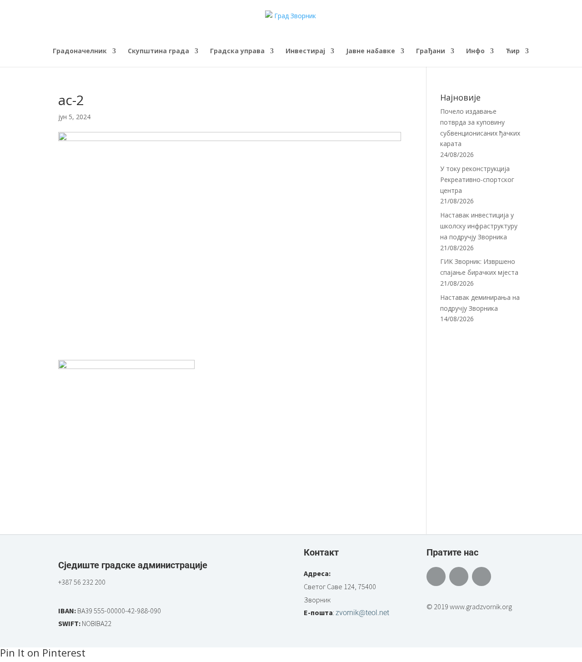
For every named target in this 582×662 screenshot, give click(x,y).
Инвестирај (305, 51)
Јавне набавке (370, 51)
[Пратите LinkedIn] (481, 576)
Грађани (430, 51)
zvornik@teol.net (362, 612)
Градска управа (237, 51)
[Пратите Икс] (458, 576)
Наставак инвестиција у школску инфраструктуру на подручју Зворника (478, 226)
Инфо (475, 51)
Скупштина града (158, 51)
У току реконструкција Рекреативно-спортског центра (477, 179)
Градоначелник (80, 51)
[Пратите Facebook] (436, 576)
